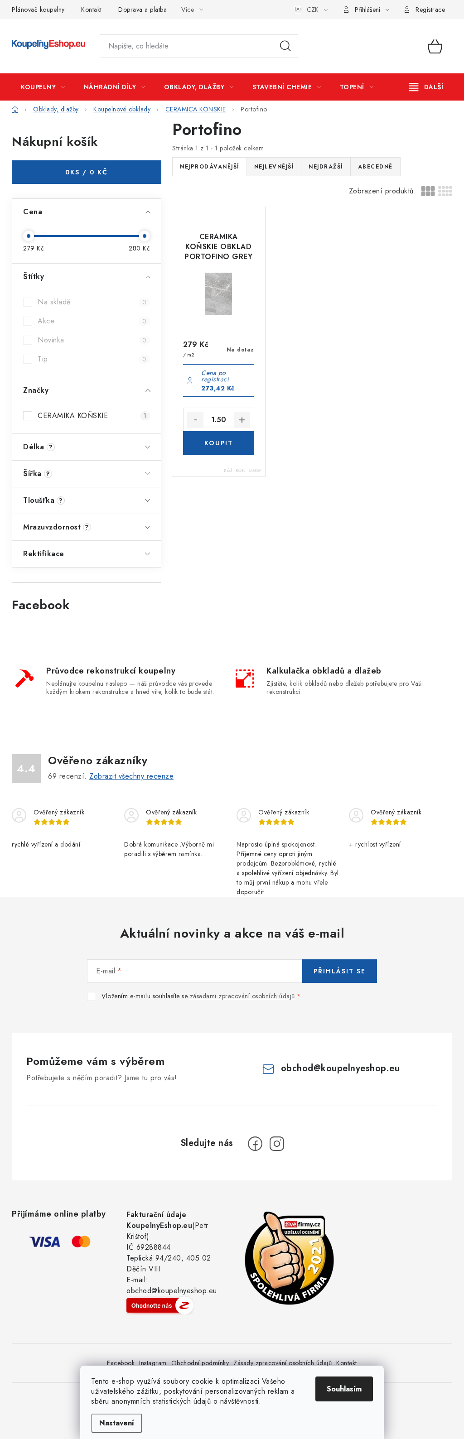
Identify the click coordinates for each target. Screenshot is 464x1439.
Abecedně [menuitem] (375, 167)
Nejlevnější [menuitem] (274, 167)
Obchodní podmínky (200, 1362)
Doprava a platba (142, 9)
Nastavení (116, 1423)
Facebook (121, 1362)
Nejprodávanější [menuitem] (209, 167)
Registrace (430, 9)
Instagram (153, 1362)
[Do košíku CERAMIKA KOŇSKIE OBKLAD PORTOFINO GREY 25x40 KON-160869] (218, 443)
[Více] (426, 87)
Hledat (285, 46)
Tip (92, 359)
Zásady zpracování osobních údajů (282, 1362)
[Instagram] (277, 1143)
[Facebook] (255, 1143)
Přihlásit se (340, 971)
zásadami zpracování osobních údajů (242, 996)
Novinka (92, 340)
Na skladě (92, 302)
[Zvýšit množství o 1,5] (242, 420)
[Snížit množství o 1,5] (195, 420)
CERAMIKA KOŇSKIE (92, 415)
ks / (86, 172)
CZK (312, 9)
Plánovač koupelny (38, 9)
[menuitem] (43, 87)
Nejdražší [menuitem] (326, 167)
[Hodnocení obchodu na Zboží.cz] (159, 1305)
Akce (92, 321)
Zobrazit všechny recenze (131, 776)
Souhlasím (344, 1389)
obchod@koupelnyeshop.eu (340, 1068)
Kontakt (91, 9)
